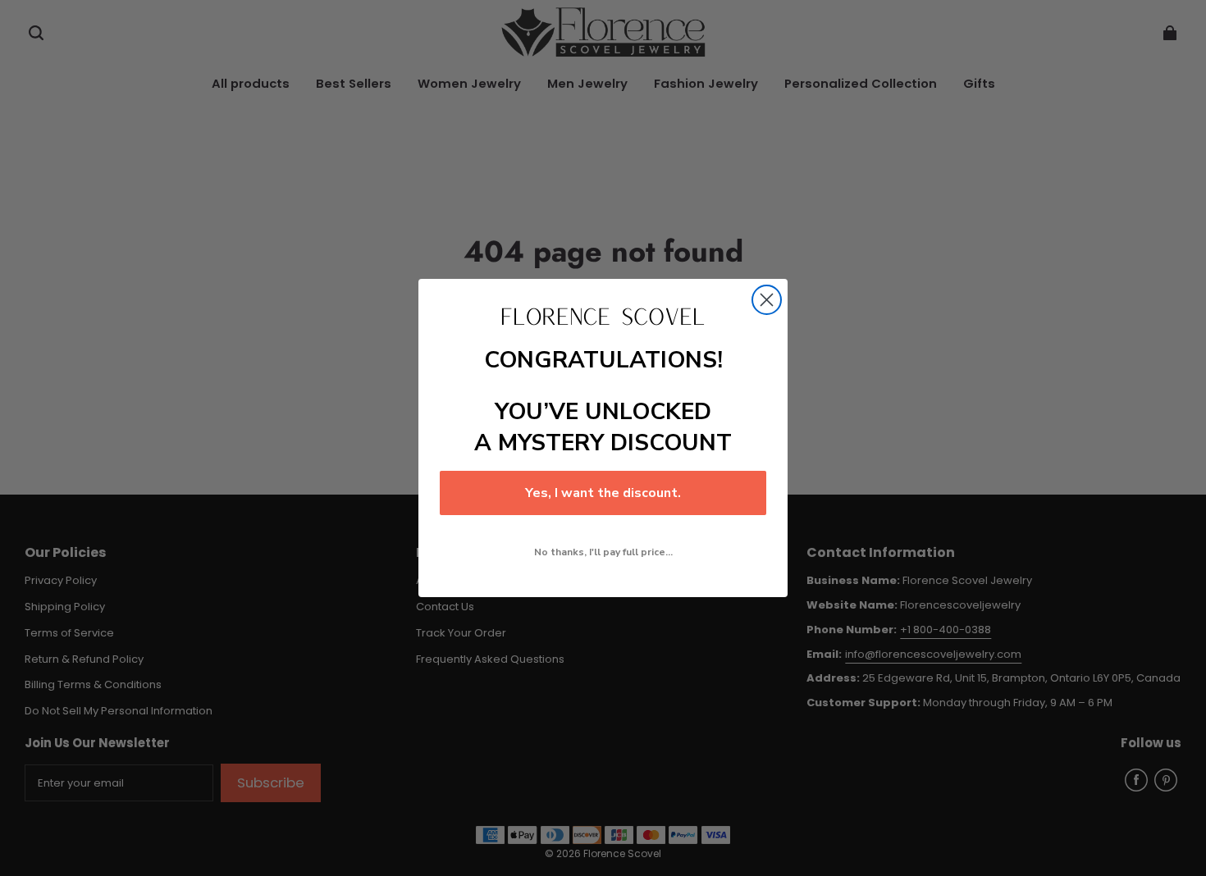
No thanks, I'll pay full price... (603, 552)
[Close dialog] (766, 299)
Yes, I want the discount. (603, 493)
